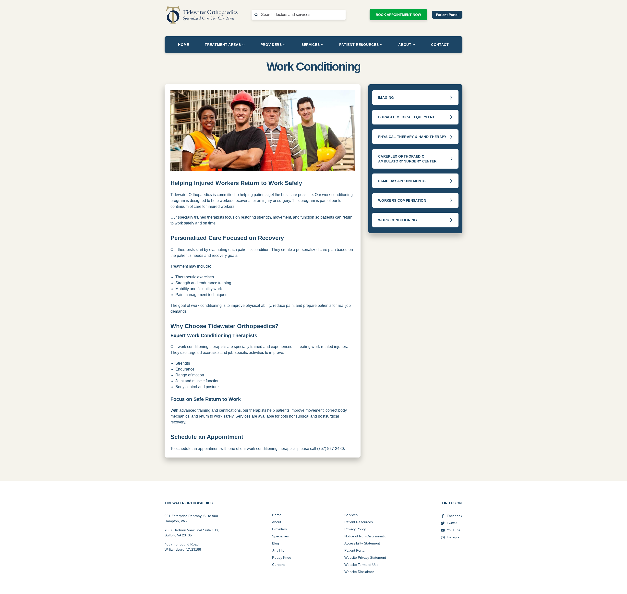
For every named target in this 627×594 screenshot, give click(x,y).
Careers (278, 565)
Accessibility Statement (362, 543)
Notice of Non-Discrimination (366, 536)
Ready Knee (281, 557)
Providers (271, 45)
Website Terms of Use (361, 565)
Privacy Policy (355, 529)
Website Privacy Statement (365, 557)
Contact (440, 45)
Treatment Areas (223, 45)
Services (310, 45)
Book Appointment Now (398, 15)
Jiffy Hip (278, 550)
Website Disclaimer (359, 572)
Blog (275, 543)
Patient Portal (447, 15)
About (404, 45)
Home (183, 45)
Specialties (280, 536)
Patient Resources (359, 45)
